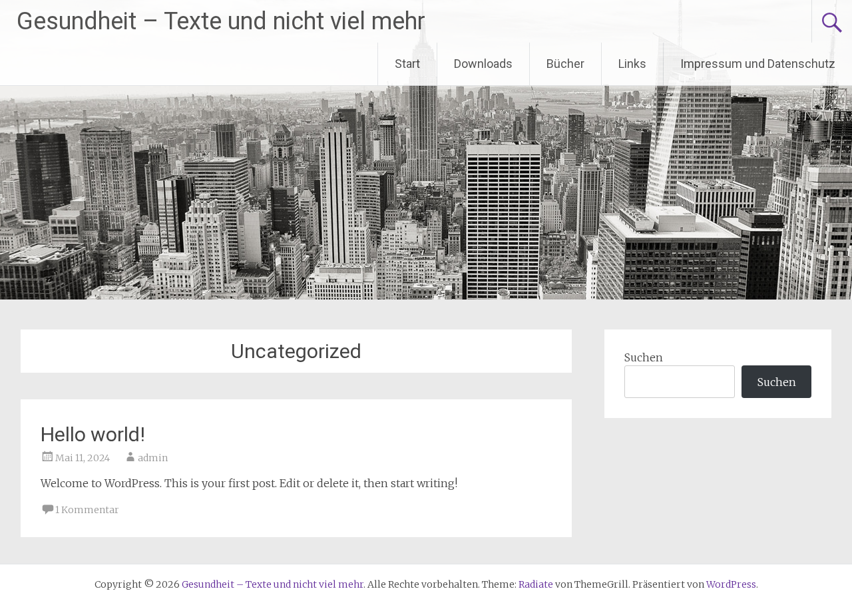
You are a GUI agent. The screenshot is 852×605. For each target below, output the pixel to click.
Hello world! (93, 434)
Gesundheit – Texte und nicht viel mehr (221, 21)
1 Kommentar (87, 510)
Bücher (565, 64)
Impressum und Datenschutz (757, 64)
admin (153, 458)
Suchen (643, 357)
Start (407, 64)
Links (632, 64)
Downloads (483, 64)
